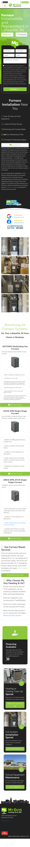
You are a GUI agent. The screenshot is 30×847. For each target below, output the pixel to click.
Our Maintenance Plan (14, 134)
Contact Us (16, 145)
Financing (22, 34)
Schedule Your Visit (15, 575)
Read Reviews (18, 217)
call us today (22, 568)
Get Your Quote (16, 405)
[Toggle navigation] (5, 6)
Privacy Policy (6, 85)
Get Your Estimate (14, 749)
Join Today (14, 787)
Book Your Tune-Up (15, 703)
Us (14, 89)
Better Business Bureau (12, 615)
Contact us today (12, 187)
